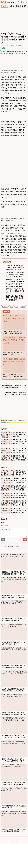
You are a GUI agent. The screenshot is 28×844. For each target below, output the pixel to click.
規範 (3, 540)
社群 (19, 241)
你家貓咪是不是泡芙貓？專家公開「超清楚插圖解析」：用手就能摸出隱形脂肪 (15, 290)
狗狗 (11, 306)
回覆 (25, 540)
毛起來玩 (11, 6)
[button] (18, 2)
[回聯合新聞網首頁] (3, 2)
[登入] (23, 2)
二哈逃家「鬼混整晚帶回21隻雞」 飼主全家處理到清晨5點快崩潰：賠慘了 (15, 267)
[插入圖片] (20, 539)
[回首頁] (7, 2)
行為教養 (18, 6)
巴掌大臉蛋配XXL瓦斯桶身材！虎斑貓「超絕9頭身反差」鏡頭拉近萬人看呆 (15, 274)
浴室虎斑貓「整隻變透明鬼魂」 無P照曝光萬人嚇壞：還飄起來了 (14, 298)
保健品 (23, 306)
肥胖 (16, 306)
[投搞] (21, 2)
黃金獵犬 (5, 306)
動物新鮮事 (4, 6)
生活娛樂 (24, 6)
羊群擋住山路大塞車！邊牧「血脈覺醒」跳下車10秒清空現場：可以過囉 (15, 281)
